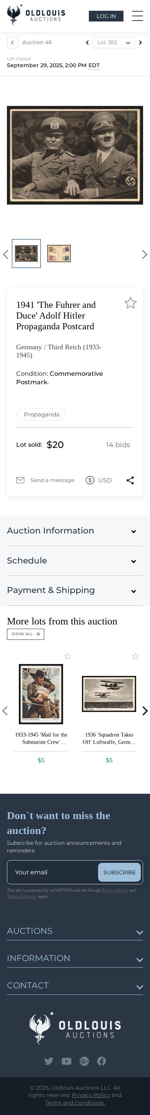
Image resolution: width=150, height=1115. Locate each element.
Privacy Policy (115, 890)
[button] (7, 254)
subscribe (119, 872)
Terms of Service (22, 896)
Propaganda (42, 414)
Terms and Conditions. (75, 1102)
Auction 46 (37, 42)
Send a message (52, 480)
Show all (22, 633)
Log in (106, 16)
